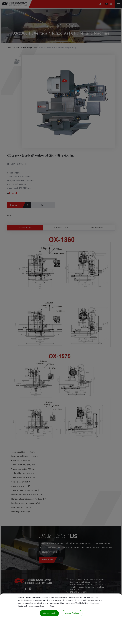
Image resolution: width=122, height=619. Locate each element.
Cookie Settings (72, 613)
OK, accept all (49, 613)
